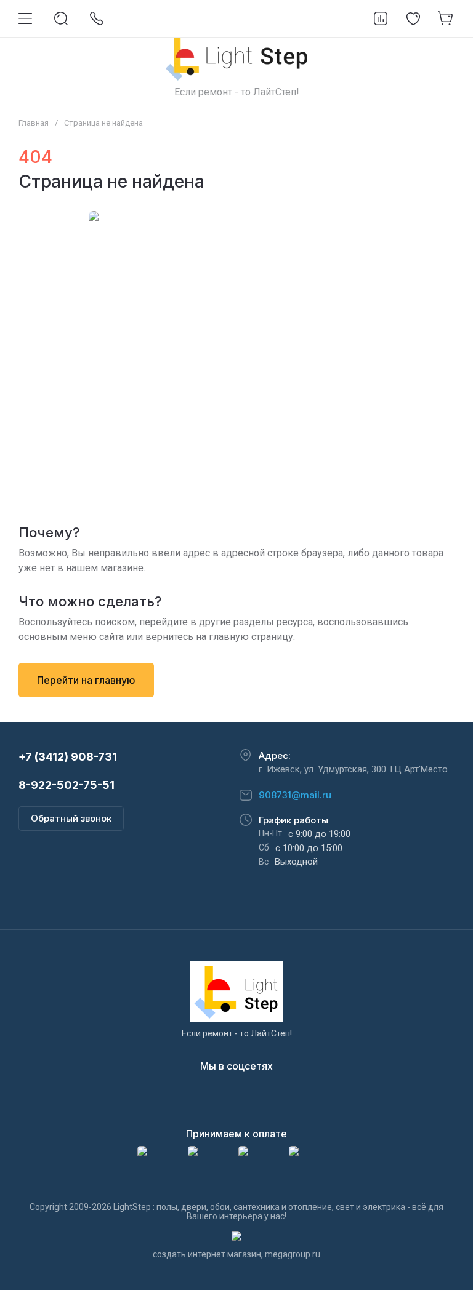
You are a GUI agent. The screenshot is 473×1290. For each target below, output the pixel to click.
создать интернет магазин (207, 1254)
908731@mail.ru (295, 795)
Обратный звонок (71, 818)
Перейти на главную (86, 680)
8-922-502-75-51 (66, 785)
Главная (33, 122)
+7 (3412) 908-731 (67, 756)
